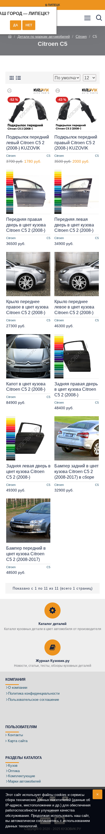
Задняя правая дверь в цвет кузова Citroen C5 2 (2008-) (76, 389)
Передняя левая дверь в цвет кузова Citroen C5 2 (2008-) (74, 225)
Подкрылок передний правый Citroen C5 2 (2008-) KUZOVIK (75, 143)
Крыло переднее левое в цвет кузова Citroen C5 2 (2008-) (74, 307)
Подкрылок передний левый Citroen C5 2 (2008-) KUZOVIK (27, 143)
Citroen (81, 37)
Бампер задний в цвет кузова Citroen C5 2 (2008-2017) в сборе (76, 471)
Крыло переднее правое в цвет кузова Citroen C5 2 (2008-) (27, 307)
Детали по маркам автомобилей (44, 37)
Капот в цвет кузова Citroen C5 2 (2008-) (26, 387)
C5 (48, 155)
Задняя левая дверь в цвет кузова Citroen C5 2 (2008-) (28, 471)
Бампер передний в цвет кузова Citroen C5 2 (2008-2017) (26, 554)
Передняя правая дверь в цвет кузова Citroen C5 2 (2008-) (26, 225)
